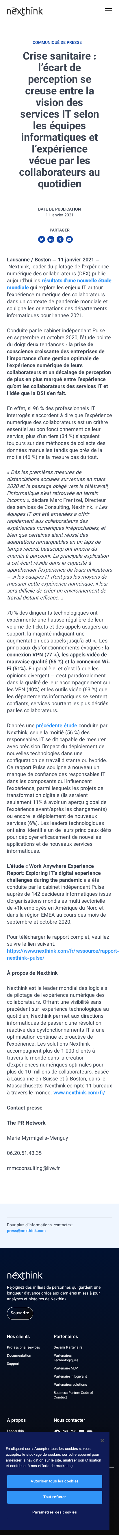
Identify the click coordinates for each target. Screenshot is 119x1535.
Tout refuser (54, 1497)
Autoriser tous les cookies (55, 1481)
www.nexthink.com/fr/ (79, 1093)
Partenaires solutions (70, 1385)
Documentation (19, 1355)
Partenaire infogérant (70, 1376)
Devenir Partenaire (68, 1347)
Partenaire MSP (66, 1368)
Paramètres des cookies (54, 1513)
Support (13, 1364)
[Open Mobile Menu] (108, 11)
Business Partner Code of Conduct (73, 1395)
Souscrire (20, 1313)
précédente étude (56, 726)
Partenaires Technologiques (66, 1358)
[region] (54, 1481)
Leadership (15, 1431)
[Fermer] (102, 1440)
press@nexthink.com (26, 1231)
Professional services (23, 1347)
